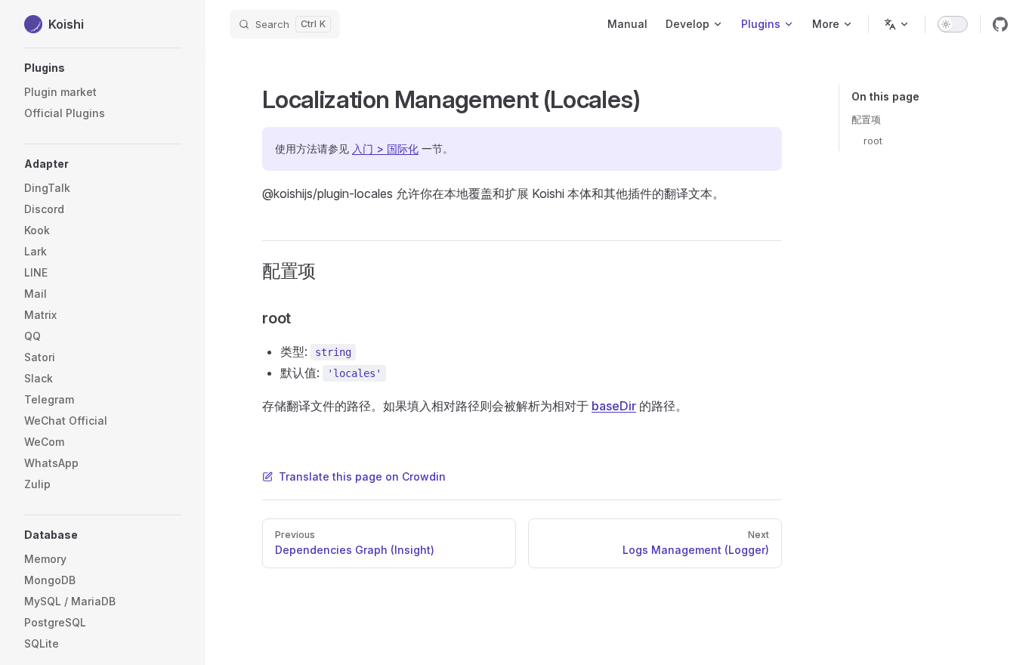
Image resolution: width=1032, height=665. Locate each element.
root (873, 141)
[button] (102, 68)
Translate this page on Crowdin (362, 476)
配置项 (866, 119)
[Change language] (897, 24)
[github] (1000, 24)
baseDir (614, 405)
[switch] (953, 24)
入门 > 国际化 (385, 148)
